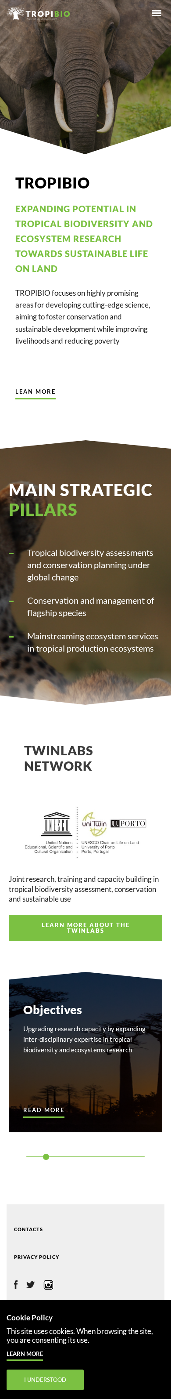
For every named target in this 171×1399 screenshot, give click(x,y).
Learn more (25, 1353)
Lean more (35, 391)
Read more (43, 1110)
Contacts (28, 1229)
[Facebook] (16, 1285)
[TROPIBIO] (42, 10)
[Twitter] (30, 1285)
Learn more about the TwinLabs (86, 927)
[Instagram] (48, 1286)
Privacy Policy (36, 1257)
